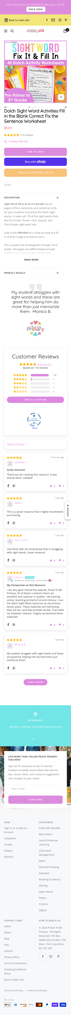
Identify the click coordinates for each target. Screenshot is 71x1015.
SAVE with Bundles (49, 828)
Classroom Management (46, 852)
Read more (31, 259)
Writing (43, 885)
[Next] (65, 107)
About (7, 932)
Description (12, 197)
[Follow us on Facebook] (43, 956)
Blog (6, 938)
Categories (10, 838)
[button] (12, 135)
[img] (14, 457)
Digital (42, 910)
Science (43, 904)
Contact (8, 951)
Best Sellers (45, 834)
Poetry (42, 897)
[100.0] (34, 420)
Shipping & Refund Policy (15, 971)
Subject (8, 850)
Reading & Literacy (49, 879)
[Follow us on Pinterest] (58, 956)
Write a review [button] (36, 399)
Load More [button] (35, 682)
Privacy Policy (11, 957)
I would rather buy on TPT (35, 172)
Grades (8, 844)
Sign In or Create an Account (15, 830)
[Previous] (5, 107)
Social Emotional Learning (48, 842)
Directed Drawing (49, 867)
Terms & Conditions (15, 963)
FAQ (6, 944)
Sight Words (46, 891)
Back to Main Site (14, 979)
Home (7, 926)
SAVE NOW (36, 9)
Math (42, 860)
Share (7, 184)
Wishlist (8, 856)
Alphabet (44, 873)
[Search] (12, 31)
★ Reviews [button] (68, 510)
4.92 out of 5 (44, 364)
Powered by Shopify (37, 990)
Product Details (15, 272)
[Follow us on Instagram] (50, 956)
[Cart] (65, 31)
